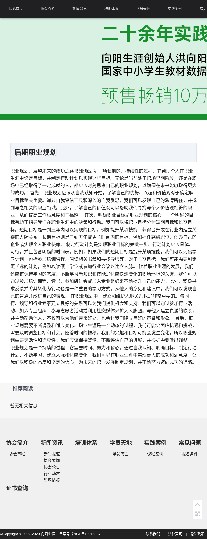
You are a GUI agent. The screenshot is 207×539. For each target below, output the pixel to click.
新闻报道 (52, 454)
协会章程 (17, 454)
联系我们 (153, 534)
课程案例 (155, 454)
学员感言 (121, 454)
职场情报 (52, 480)
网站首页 (16, 9)
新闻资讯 (79, 9)
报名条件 (190, 454)
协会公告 (52, 467)
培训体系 (111, 9)
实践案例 (175, 9)
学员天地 (143, 9)
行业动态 (52, 473)
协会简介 (48, 9)
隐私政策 (197, 534)
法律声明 (175, 534)
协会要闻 (52, 460)
